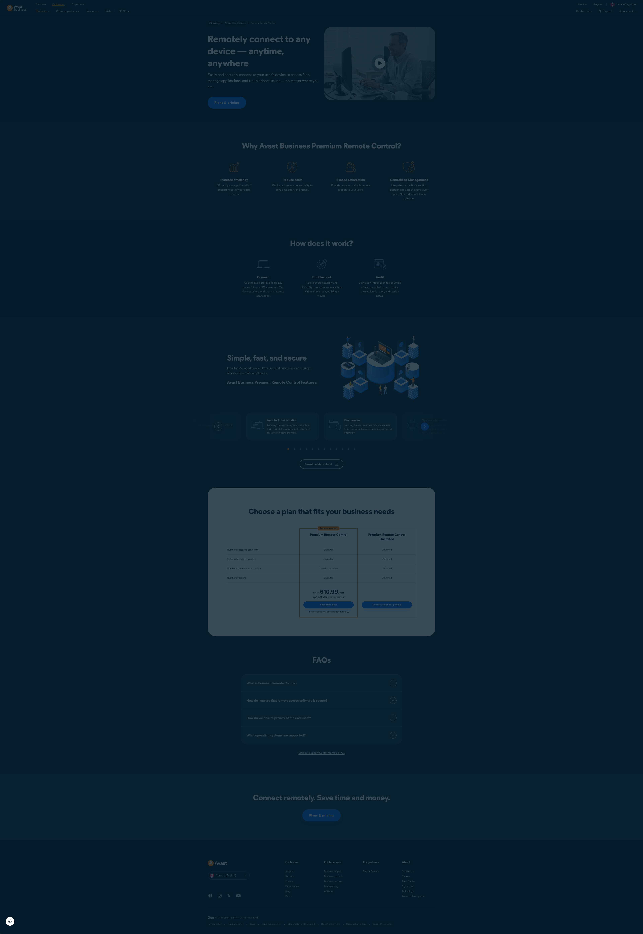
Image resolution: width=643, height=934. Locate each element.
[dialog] (321, 467)
